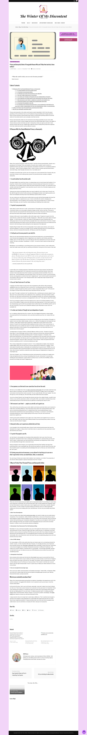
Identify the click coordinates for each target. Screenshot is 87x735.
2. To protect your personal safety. (25, 92)
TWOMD (23, 22)
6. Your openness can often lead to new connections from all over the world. (34, 98)
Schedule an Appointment (68, 40)
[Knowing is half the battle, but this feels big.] (32, 636)
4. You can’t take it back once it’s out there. (27, 95)
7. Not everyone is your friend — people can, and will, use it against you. (33, 99)
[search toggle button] (74, 1)
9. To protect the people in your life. (25, 103)
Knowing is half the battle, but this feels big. (31, 641)
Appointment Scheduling (46, 22)
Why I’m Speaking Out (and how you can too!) (47, 641)
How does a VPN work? (28, 545)
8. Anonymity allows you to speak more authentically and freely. (32, 101)
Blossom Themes (59, 732)
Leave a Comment (36, 68)
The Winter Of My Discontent (43, 16)
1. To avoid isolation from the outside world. (26, 90)
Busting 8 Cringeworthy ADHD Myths (16, 692)
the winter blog (14, 61)
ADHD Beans (13, 68)
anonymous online (31, 515)
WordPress (71, 732)
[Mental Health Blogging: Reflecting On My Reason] (17, 638)
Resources (35, 22)
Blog (28, 22)
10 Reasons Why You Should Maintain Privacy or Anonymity (26, 89)
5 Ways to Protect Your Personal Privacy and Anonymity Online (27, 107)
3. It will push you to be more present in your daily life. (29, 93)
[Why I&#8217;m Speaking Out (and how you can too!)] (48, 636)
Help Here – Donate (60, 22)
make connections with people (34, 389)
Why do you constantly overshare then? (22, 109)
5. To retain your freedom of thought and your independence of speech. (34, 96)
